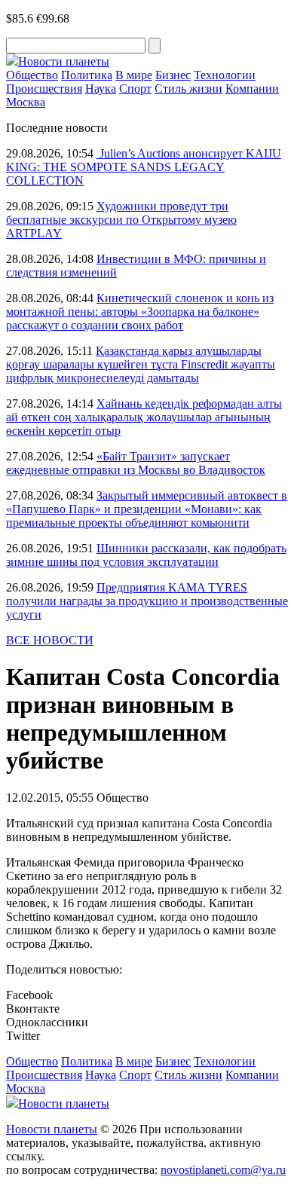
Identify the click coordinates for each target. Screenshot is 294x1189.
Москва (25, 102)
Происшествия (44, 88)
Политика (86, 75)
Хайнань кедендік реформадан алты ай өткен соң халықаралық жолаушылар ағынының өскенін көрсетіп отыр (144, 417)
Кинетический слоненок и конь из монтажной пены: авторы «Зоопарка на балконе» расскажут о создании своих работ (140, 312)
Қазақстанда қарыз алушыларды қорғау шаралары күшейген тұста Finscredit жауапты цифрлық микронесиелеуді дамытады (140, 364)
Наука (100, 88)
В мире (133, 75)
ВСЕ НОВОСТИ (49, 640)
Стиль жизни (188, 88)
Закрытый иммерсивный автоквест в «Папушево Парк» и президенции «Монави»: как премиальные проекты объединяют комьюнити (146, 509)
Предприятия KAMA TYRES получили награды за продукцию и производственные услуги (147, 601)
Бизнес (173, 75)
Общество (32, 75)
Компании (252, 88)
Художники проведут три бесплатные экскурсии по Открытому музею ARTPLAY (121, 220)
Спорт (135, 88)
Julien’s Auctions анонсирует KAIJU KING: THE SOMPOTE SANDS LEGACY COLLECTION (143, 167)
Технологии (225, 75)
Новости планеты (51, 1129)
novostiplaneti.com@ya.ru (223, 1169)
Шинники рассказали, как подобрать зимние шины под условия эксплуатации (146, 555)
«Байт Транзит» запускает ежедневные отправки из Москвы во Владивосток (135, 463)
